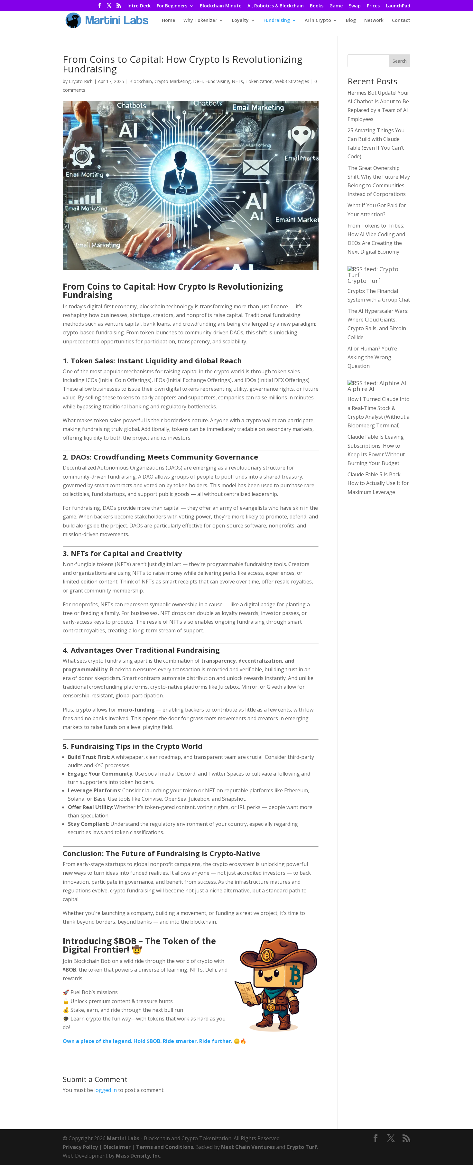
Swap (355, 6)
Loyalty (240, 20)
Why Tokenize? (200, 20)
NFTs (237, 81)
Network (374, 20)
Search (400, 61)
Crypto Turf (364, 280)
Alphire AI (361, 389)
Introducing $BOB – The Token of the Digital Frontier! (139, 945)
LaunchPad (398, 6)
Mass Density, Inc (138, 1155)
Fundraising (277, 20)
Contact (401, 20)
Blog (351, 20)
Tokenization (259, 81)
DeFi (198, 81)
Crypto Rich (81, 81)
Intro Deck (139, 6)
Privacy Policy (80, 1147)
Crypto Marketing (172, 81)
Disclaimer (117, 1147)
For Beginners (172, 6)
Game (336, 6)
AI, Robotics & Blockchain (275, 6)
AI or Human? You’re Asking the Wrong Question (372, 357)
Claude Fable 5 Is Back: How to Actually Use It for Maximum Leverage (378, 483)
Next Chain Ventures (248, 1147)
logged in (105, 1090)
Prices (373, 6)
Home (168, 20)
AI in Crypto (318, 20)
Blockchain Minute (220, 6)
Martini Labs (123, 1138)
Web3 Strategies (292, 81)
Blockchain (140, 81)
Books (316, 6)
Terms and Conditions (164, 1147)
